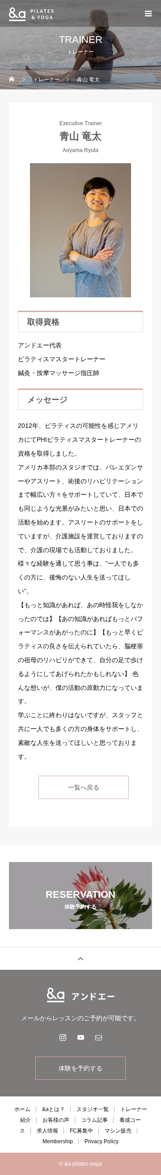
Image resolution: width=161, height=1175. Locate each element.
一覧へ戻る (83, 787)
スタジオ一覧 (92, 1109)
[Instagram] (62, 1037)
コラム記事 (94, 1120)
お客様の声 (55, 1120)
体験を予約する (80, 1068)
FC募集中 (81, 1131)
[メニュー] (147, 13)
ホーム (22, 1109)
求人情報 (47, 1131)
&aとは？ (53, 1109)
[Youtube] (80, 1037)
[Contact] (98, 1037)
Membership (57, 1141)
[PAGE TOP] (80, 958)
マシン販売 (118, 1131)
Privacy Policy (102, 1141)
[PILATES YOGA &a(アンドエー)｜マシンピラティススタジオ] (80, 995)
